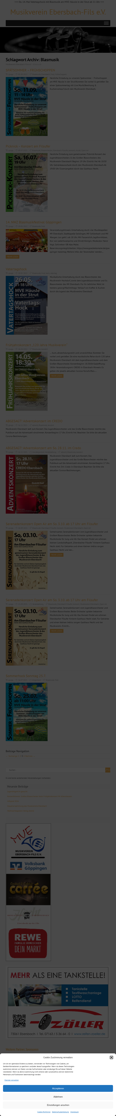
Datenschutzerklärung (60, 1112)
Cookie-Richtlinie (43, 1112)
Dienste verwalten (12, 1080)
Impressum (74, 1112)
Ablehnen (58, 1096)
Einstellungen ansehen (58, 1105)
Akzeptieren (58, 1088)
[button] (111, 1057)
